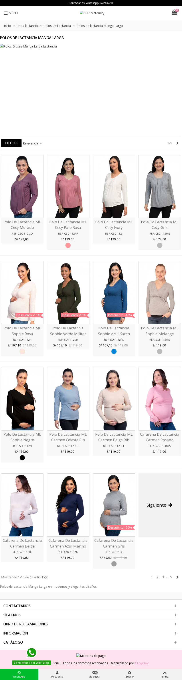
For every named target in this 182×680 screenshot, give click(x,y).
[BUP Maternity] (94, 13)
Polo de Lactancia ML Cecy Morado (22, 224)
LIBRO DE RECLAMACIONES (25, 624)
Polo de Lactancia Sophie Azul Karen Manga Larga (114, 333)
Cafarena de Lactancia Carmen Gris (114, 543)
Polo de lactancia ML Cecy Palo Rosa (68, 224)
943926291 (106, 3)
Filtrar (11, 143)
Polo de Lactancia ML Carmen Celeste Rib (68, 437)
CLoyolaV (141, 663)
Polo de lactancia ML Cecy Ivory (114, 224)
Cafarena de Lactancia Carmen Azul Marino (68, 543)
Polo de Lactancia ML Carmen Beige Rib (114, 437)
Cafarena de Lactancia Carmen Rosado (159, 437)
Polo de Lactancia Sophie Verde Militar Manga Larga (68, 333)
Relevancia (31, 143)
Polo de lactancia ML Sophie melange (159, 330)
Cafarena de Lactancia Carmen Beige (22, 543)
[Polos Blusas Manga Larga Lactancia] (91, 88)
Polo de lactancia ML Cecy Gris (159, 224)
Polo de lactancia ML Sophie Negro (22, 437)
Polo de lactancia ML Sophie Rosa (22, 330)
